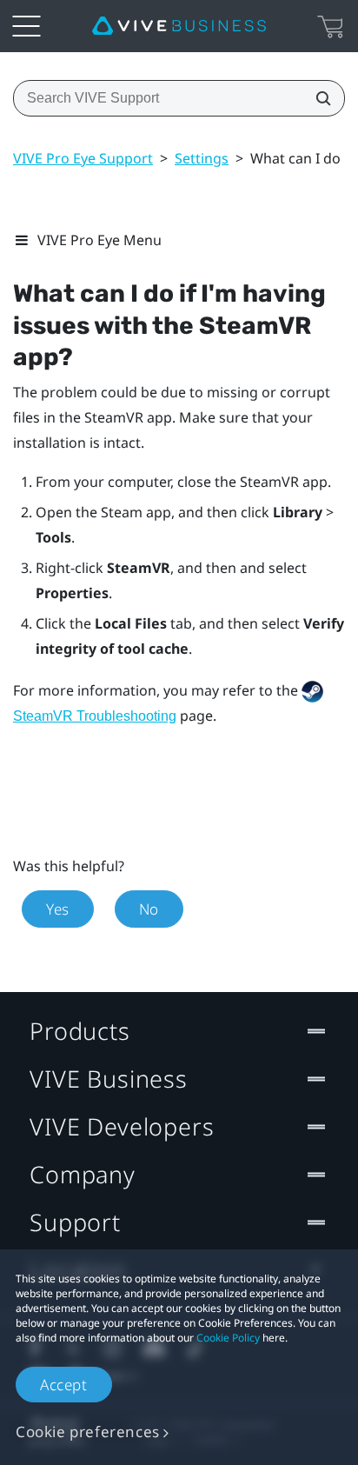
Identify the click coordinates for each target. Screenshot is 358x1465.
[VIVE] (179, 26)
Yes (58, 909)
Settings (202, 158)
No (149, 909)
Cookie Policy (228, 1337)
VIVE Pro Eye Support (83, 158)
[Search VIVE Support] (318, 98)
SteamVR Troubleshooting (94, 716)
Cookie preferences (88, 1432)
